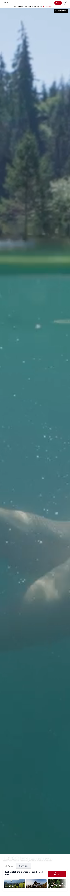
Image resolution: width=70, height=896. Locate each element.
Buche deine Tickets (48, 6)
